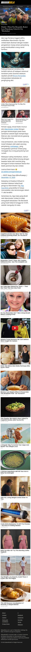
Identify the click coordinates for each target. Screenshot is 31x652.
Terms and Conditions (5, 620)
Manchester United (12, 129)
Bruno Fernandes (19, 76)
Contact (4, 615)
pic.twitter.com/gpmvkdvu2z (11, 172)
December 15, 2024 (8, 177)
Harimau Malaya (8, 6)
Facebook (20, 615)
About (3, 613)
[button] (15, 59)
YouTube (20, 620)
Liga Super (20, 6)
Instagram (20, 617)
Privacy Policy (6, 624)
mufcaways (14, 146)
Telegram (20, 624)
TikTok (19, 622)
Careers (4, 617)
